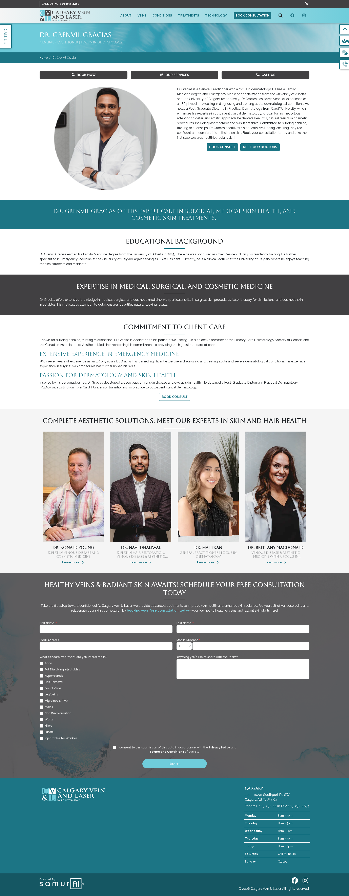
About (125, 15)
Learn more (71, 562)
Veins (142, 15)
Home (44, 57)
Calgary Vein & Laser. (266, 889)
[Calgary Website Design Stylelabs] (62, 884)
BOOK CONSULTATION (252, 15)
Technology (216, 15)
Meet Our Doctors (260, 147)
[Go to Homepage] (65, 15)
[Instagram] (304, 15)
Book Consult (222, 147)
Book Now (86, 75)
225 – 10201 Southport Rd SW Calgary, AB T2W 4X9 (267, 793)
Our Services (177, 75)
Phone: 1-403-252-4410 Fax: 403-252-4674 (277, 806)
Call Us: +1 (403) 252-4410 (60, 3)
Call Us (268, 75)
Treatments (188, 15)
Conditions (162, 15)
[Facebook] (292, 15)
